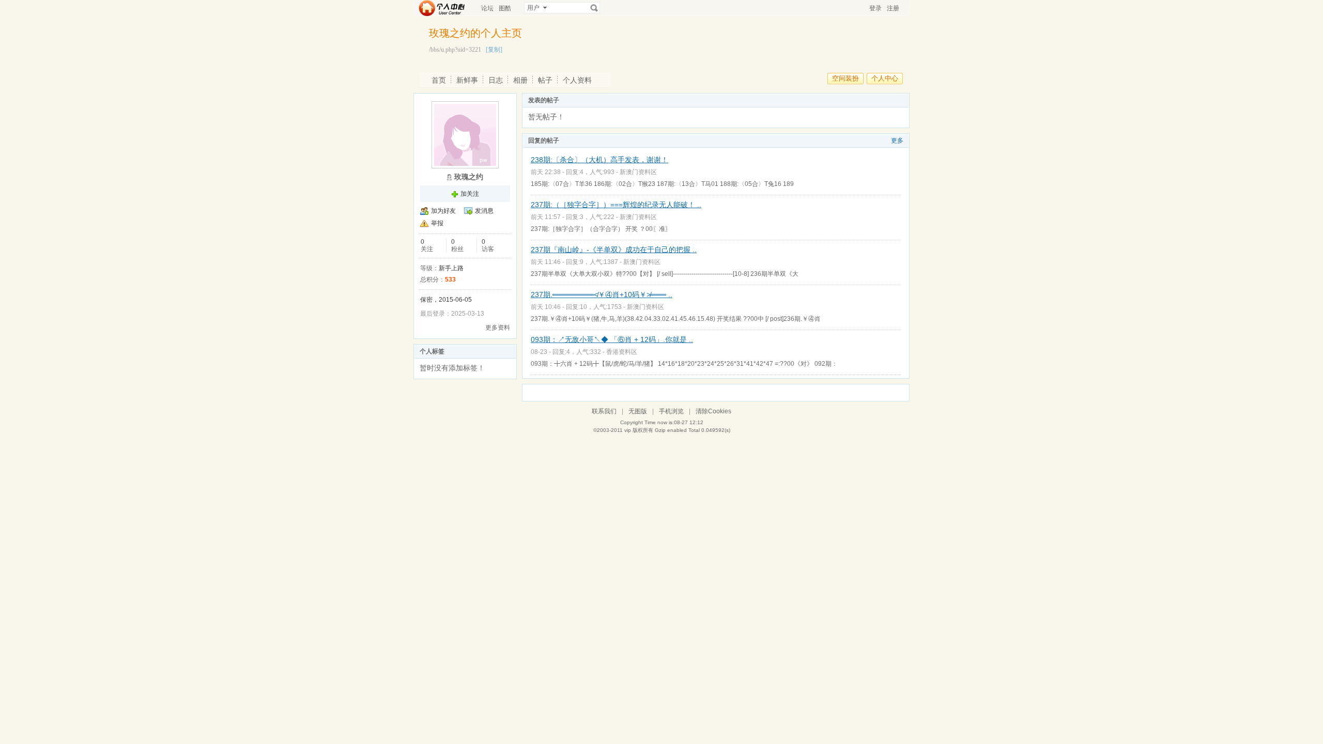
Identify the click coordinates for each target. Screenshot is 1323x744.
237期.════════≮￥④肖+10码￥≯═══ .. (601, 294)
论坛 (487, 8)
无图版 (637, 411)
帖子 (545, 80)
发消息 (484, 210)
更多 (897, 140)
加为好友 (443, 210)
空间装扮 (845, 78)
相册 (520, 80)
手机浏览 (671, 411)
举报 (437, 223)
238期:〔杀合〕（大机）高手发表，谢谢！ (599, 160)
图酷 (505, 8)
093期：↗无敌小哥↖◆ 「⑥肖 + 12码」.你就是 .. (612, 339)
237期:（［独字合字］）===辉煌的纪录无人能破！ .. (616, 204)
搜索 (594, 7)
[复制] (494, 49)
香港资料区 (621, 351)
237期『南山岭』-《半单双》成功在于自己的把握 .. (614, 249)
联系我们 (604, 411)
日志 (495, 80)
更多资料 (497, 327)
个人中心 (884, 78)
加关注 (469, 193)
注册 (893, 8)
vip (627, 430)
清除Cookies (713, 411)
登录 (875, 8)
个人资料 (577, 80)
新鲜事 (467, 80)
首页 (439, 80)
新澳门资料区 (638, 172)
